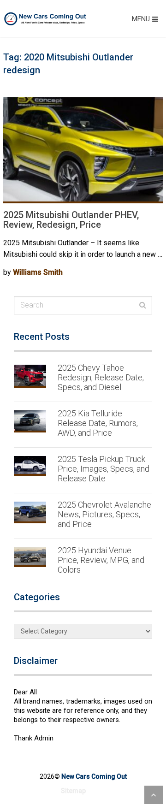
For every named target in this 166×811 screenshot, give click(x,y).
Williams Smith (38, 272)
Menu (141, 19)
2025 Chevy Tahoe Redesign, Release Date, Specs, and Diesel (101, 377)
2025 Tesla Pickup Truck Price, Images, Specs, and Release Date (103, 468)
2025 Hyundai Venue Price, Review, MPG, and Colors (101, 559)
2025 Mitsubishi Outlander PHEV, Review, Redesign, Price (71, 219)
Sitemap (73, 790)
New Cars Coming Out (94, 776)
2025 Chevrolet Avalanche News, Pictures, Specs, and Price (104, 514)
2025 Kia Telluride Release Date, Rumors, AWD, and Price (98, 423)
